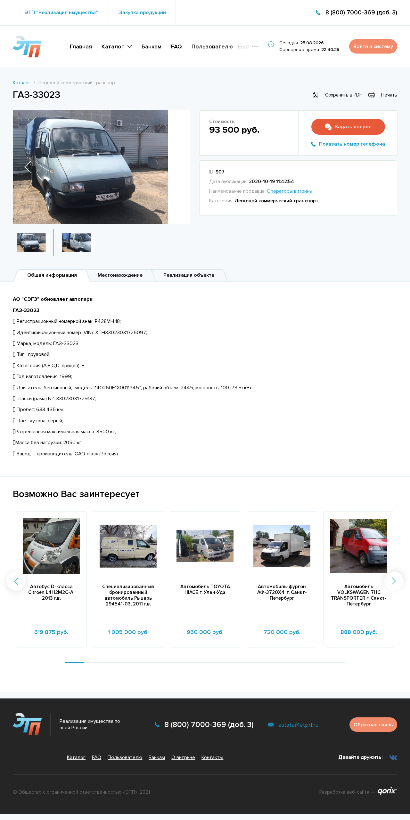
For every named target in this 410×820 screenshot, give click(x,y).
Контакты (212, 757)
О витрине (183, 757)
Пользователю (212, 46)
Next (174, 167)
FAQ (176, 46)
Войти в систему (373, 46)
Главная (81, 46)
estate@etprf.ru (298, 724)
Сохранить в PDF (343, 95)
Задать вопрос (353, 126)
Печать (389, 95)
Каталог (113, 46)
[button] (16, 581)
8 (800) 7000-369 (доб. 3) (361, 12)
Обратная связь (373, 725)
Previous (28, 167)
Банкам (151, 46)
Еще (243, 46)
